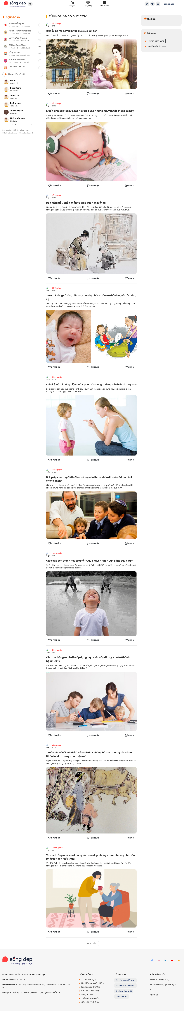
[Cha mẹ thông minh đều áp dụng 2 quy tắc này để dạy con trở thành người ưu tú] (91, 701)
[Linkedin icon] (165, 960)
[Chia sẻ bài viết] (147, 3)
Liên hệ (154, 994)
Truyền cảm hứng (155, 41)
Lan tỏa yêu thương (156, 46)
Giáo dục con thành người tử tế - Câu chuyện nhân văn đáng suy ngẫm (89, 561)
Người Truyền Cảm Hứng (92, 983)
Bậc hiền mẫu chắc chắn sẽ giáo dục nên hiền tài (76, 203)
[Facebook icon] (152, 960)
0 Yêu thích (56, 94)
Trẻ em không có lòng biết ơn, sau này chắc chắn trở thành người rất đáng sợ (91, 297)
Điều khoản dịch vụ (160, 979)
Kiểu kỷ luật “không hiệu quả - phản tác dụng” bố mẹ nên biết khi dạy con (91, 384)
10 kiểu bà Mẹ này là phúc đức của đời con (71, 31)
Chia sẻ (131, 94)
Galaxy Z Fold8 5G (126, 985)
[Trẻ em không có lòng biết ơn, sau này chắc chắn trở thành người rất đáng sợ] (91, 336)
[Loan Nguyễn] (48, 849)
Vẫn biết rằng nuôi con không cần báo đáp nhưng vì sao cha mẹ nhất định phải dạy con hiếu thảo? (91, 857)
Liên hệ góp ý (7, 130)
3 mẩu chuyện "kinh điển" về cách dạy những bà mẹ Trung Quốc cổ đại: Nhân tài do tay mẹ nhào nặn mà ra (89, 754)
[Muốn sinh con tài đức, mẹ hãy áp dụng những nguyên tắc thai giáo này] (91, 151)
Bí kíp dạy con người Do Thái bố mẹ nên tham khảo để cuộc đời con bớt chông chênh (89, 479)
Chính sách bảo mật (25, 133)
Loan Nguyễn (57, 848)
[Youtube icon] (172, 960)
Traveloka (122, 996)
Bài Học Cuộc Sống (90, 990)
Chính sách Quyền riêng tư (163, 984)
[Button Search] (30, 4)
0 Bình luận (94, 94)
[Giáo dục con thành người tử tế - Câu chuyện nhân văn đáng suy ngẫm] (91, 603)
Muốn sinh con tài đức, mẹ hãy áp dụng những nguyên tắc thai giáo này (90, 111)
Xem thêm (92, 943)
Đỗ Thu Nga (56, 23)
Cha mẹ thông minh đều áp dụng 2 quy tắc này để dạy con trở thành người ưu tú (88, 659)
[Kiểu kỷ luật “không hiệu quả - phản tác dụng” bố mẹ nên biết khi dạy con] (91, 425)
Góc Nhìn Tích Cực (90, 1002)
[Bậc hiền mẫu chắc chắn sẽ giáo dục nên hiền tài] (91, 243)
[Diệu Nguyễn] (48, 378)
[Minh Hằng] (48, 746)
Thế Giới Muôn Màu (90, 998)
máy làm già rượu (126, 980)
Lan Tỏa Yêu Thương (90, 987)
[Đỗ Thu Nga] (48, 25)
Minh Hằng (56, 745)
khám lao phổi (124, 991)
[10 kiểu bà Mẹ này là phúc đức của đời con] (91, 64)
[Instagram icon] (158, 960)
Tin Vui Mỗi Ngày (88, 979)
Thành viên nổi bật (16, 74)
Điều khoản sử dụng (9, 133)
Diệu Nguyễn (57, 377)
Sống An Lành (87, 994)
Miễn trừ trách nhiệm (21, 130)
